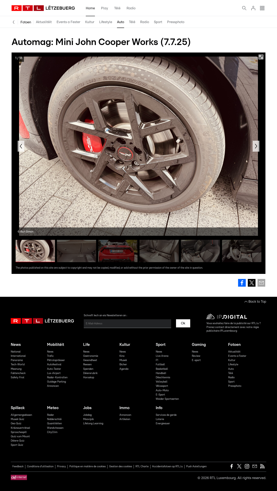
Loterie (160, 419)
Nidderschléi (54, 419)
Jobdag (87, 415)
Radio (131, 8)
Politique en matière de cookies (87, 466)
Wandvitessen (55, 428)
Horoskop (88, 377)
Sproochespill (19, 432)
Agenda (123, 369)
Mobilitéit (55, 345)
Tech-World (18, 364)
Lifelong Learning (93, 423)
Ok (183, 323)
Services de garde (166, 415)
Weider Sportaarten (167, 399)
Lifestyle (105, 22)
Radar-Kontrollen (57, 377)
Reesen (87, 364)
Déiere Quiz (17, 441)
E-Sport (160, 394)
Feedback (18, 466)
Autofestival (54, 364)
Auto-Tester (54, 369)
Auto (120, 22)
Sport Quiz (17, 445)
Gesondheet (90, 360)
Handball (161, 373)
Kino (122, 356)
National (16, 352)
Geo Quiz (16, 423)
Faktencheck (18, 373)
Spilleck (18, 408)
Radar (50, 415)
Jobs (87, 408)
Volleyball (161, 382)
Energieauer (163, 423)
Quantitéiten (54, 423)
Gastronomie (90, 356)
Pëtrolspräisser (56, 360)
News (16, 345)
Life (86, 345)
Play (104, 8)
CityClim (52, 432)
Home (90, 8)
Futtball (160, 364)
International (18, 356)
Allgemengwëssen (21, 415)
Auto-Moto (162, 390)
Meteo (53, 408)
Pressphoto (175, 22)
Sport (158, 22)
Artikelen (124, 419)
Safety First (17, 377)
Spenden (88, 369)
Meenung (16, 369)
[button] (21, 146)
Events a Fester (68, 22)
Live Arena (162, 356)
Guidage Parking (56, 382)
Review (196, 356)
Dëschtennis (163, 377)
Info (159, 408)
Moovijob (88, 419)
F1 (157, 360)
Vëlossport (162, 386)
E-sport (196, 360)
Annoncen (53, 386)
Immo (124, 408)
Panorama (17, 360)
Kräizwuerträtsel (20, 428)
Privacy (61, 466)
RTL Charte (142, 466)
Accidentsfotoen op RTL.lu (167, 466)
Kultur (89, 22)
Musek (123, 360)
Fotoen (25, 22)
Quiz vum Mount (20, 436)
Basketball (162, 369)
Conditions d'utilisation (40, 466)
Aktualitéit (44, 22)
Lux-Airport (54, 373)
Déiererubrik (90, 373)
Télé (117, 8)
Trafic (50, 356)
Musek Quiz (17, 419)
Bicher (123, 364)
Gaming (199, 345)
